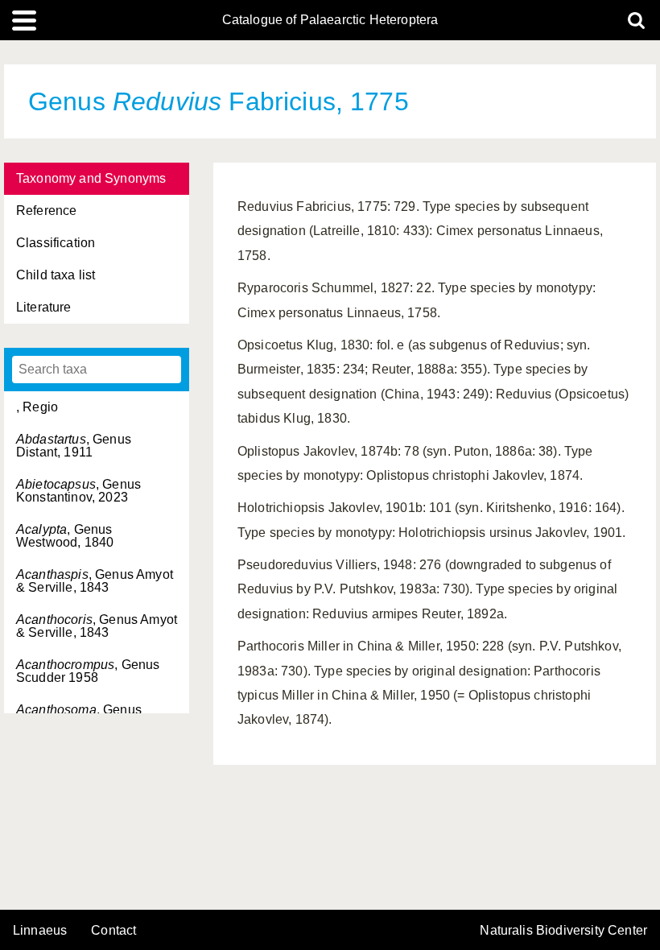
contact (113, 930)
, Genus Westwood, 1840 (64, 535)
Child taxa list (55, 275)
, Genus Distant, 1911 (73, 445)
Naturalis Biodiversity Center (563, 930)
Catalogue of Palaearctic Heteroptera (330, 20)
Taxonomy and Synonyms (91, 178)
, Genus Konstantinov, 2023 (78, 490)
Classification (55, 243)
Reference (46, 210)
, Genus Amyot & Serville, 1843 (94, 581)
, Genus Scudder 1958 (87, 671)
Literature (44, 307)
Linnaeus (40, 930)
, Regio (37, 407)
